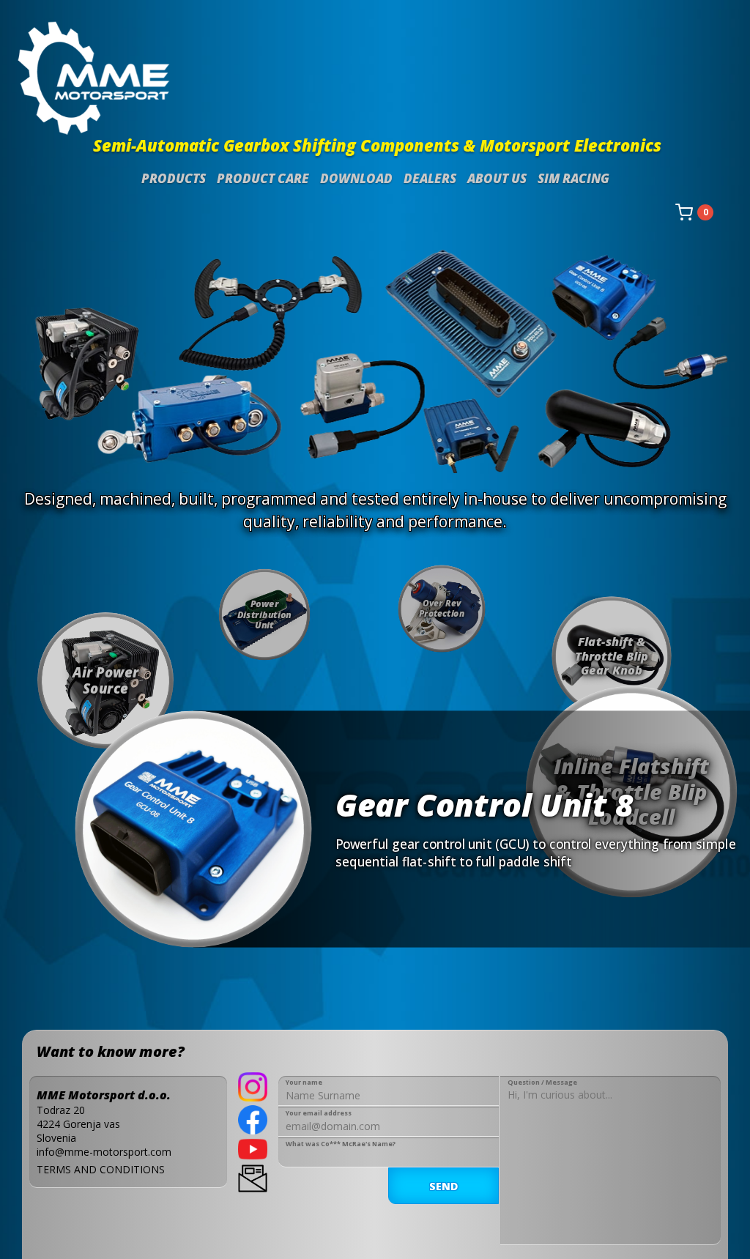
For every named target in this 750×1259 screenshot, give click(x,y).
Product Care (263, 178)
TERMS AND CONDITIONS (101, 1169)
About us (497, 178)
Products (173, 178)
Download (356, 178)
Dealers (430, 178)
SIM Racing (573, 178)
